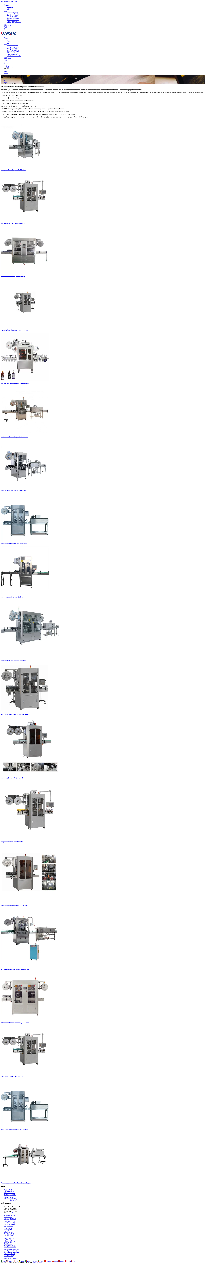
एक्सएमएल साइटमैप (37, 1262)
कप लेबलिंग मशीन (8, 1239)
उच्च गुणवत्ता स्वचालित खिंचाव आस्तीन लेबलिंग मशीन (12, 842)
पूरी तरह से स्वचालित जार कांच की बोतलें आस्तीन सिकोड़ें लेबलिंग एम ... (15, 1183)
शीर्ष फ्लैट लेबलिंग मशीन (12, 15)
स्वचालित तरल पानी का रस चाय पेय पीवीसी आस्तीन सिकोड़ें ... (13, 778)
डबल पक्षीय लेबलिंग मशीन (13, 14)
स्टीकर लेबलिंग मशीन (9, 1255)
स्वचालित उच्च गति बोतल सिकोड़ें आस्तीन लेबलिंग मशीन (12, 597)
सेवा (8, 10)
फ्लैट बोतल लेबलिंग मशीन (9, 1224)
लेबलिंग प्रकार (7, 25)
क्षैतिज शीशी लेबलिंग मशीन (13, 20)
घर (4, 4)
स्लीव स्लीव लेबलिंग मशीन (13, 18)
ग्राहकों (9, 8)
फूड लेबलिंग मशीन (8, 1242)
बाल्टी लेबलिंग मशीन (8, 1235)
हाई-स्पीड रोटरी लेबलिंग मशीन (14, 22)
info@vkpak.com (8, 66)
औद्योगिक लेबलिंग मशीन (9, 1245)
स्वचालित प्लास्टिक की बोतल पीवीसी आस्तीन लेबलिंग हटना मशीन (14, 1129)
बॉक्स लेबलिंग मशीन (8, 1227)
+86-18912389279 (8, 67)
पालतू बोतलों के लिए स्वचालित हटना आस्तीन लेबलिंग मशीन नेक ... (14, 330)
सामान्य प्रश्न (10, 7)
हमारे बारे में (6, 5)
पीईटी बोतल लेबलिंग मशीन (10, 1247)
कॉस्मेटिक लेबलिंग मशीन (9, 1238)
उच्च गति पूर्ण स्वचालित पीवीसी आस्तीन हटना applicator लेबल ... (15, 905)
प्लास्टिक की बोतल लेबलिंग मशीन (11, 1249)
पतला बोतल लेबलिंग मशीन (10, 1222)
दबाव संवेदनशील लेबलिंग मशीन (11, 1251)
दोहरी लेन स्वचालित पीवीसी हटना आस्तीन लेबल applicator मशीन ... (15, 1023)
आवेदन (5, 24)
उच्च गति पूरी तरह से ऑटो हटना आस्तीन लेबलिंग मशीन (12, 1076)
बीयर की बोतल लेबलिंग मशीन (10, 1234)
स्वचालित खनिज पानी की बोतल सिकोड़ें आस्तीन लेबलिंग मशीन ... (14, 437)
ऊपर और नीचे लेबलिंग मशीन (13, 17)
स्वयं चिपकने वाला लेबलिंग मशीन (11, 1252)
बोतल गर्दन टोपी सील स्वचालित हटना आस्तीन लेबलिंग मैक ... (13, 170)
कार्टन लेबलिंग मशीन (8, 1228)
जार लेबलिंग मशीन (8, 1217)
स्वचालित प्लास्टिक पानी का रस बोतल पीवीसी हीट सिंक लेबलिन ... (14, 543)
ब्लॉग (5, 28)
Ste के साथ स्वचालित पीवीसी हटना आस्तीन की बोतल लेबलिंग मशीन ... (15, 969)
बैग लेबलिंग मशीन (8, 1229)
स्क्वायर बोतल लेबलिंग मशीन (10, 1221)
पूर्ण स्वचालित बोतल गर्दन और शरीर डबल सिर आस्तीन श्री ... (13, 276)
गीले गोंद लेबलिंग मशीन (12, 21)
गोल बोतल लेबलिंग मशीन (12, 12)
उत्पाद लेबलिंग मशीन (8, 1232)
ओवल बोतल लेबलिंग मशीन (10, 1219)
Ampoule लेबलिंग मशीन (9, 1215)
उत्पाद (5, 11)
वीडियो (5, 27)
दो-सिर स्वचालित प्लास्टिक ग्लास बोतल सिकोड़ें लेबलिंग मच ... (13, 223)
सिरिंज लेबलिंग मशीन (8, 1257)
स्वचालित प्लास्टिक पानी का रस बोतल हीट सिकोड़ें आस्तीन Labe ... (15, 714)
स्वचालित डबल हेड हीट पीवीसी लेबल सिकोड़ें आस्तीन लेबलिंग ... (14, 661)
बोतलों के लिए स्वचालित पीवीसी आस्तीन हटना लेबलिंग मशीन (13, 490)
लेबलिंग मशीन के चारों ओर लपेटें (11, 1258)
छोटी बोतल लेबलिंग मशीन (9, 1254)
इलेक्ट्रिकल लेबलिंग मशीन (10, 1241)
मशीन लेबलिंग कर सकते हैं (10, 1218)
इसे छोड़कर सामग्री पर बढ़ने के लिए (9, 1)
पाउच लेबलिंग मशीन (8, 1231)
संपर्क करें (6, 30)
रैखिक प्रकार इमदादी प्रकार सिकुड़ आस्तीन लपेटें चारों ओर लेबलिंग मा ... (16, 383)
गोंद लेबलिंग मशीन (8, 1244)
